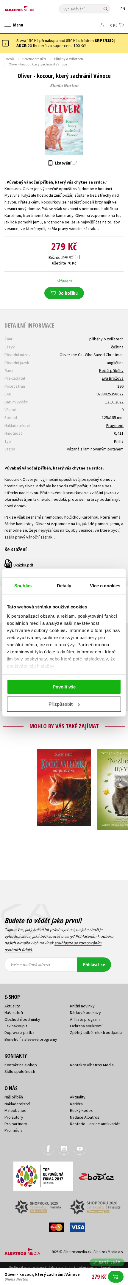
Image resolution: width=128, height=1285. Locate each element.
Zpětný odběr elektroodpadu (96, 1032)
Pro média (13, 1130)
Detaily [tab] (64, 585)
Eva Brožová (113, 378)
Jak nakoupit (15, 1026)
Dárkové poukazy (85, 1012)
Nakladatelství (17, 1103)
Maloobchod (15, 1110)
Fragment (115, 425)
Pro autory (13, 1117)
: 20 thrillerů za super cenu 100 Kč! (51, 45)
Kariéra (76, 1103)
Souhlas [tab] (23, 585)
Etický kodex (81, 1110)
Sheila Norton (64, 85)
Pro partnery (15, 1123)
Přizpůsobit (61, 704)
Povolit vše (64, 686)
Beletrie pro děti (34, 59)
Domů (9, 59)
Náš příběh (13, 1097)
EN (123, 8)
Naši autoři (13, 1012)
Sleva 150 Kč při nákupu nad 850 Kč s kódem (64, 40)
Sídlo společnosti (19, 1071)
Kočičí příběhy (111, 370)
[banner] (31, 7)
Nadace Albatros (84, 1117)
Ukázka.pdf (19, 565)
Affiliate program (85, 1019)
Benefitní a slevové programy (30, 1039)
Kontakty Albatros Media (92, 1065)
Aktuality (12, 1006)
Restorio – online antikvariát (95, 1123)
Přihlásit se (94, 964)
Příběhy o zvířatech (68, 59)
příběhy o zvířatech (106, 339)
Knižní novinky (82, 1006)
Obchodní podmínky (22, 1019)
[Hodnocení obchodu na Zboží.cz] (97, 1174)
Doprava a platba (19, 1032)
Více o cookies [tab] (105, 585)
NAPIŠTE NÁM (110, 1262)
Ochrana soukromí (86, 1026)
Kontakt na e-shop (20, 1065)
